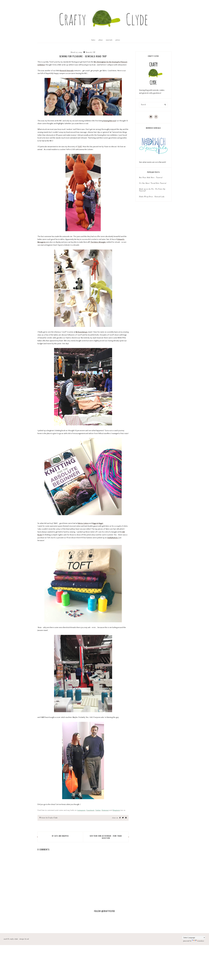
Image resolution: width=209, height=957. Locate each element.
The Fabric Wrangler (98, 242)
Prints (118, 40)
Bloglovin (116, 810)
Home (93, 40)
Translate (200, 941)
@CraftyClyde (108, 911)
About (100, 40)
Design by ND (24, 939)
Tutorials (109, 40)
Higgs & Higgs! (97, 523)
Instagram (81, 810)
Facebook (90, 810)
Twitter (98, 810)
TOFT (80, 147)
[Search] (165, 104)
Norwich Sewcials (67, 71)
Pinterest (105, 810)
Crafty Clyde (13, 939)
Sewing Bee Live (109, 121)
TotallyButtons (112, 538)
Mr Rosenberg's (82, 332)
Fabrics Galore (83, 523)
